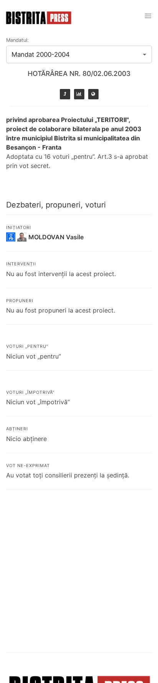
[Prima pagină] (93, 94)
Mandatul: (17, 40)
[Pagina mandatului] (79, 94)
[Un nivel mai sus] (65, 94)
